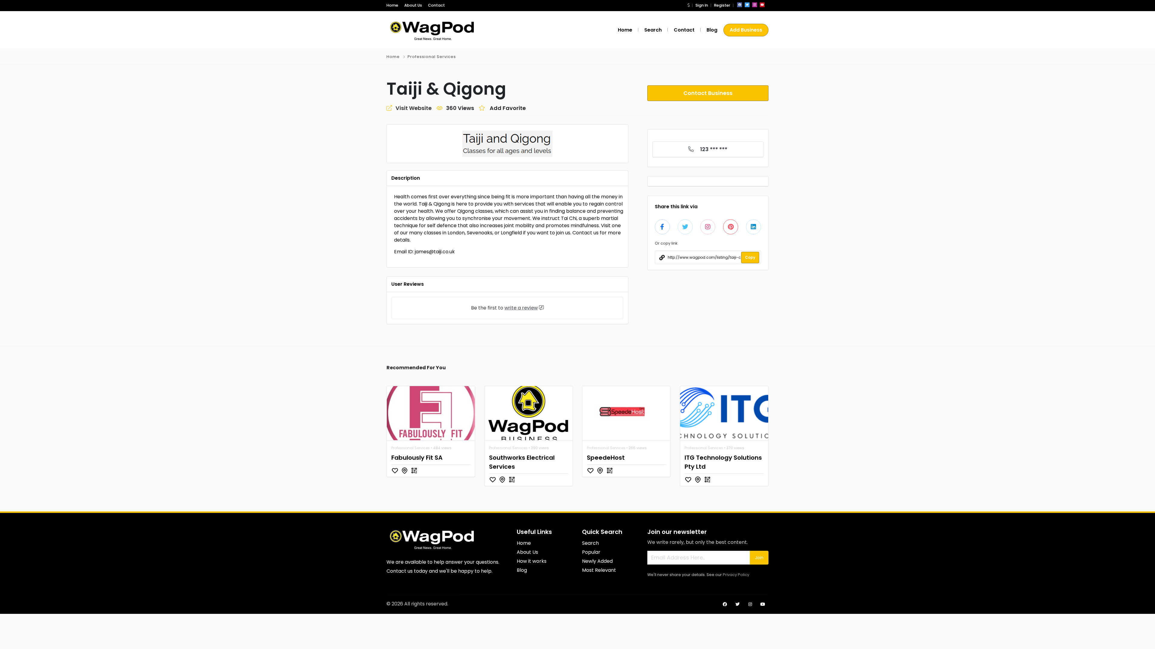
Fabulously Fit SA (416, 457)
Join (759, 558)
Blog (712, 29)
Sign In (701, 5)
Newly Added (597, 561)
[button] (688, 5)
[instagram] (754, 4)
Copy (750, 257)
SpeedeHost (606, 457)
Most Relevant (599, 570)
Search (653, 29)
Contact (436, 5)
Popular (591, 552)
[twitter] (747, 4)
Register (722, 5)
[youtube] (762, 4)
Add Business (746, 29)
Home (392, 5)
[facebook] (739, 4)
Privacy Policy (736, 574)
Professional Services (432, 56)
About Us (413, 5)
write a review (521, 307)
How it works (532, 561)
